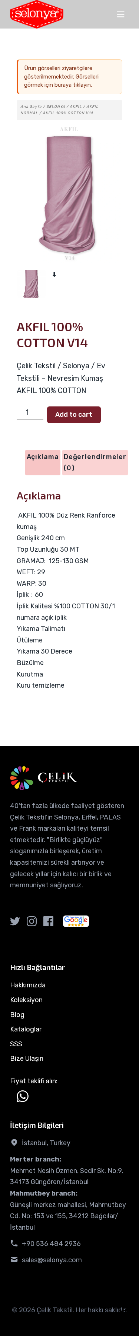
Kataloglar (26, 1029)
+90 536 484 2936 (51, 1244)
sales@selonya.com (52, 1260)
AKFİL (76, 106)
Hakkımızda (28, 985)
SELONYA (55, 106)
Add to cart (73, 415)
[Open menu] (120, 14)
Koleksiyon (26, 1000)
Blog (17, 1015)
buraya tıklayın (72, 85)
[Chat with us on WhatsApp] (23, 1096)
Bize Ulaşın (26, 1058)
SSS (16, 1044)
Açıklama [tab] (43, 457)
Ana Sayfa (31, 106)
